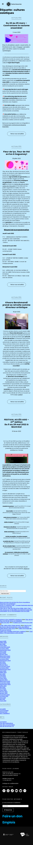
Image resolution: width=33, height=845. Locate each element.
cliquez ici (26, 568)
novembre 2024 (5, 657)
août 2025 (3, 652)
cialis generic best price (7, 628)
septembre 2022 (5, 684)
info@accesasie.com (8, 778)
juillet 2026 (3, 643)
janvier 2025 (4, 655)
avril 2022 (3, 689)
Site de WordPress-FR (7, 726)
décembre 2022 (5, 681)
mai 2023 (3, 675)
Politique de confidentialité (10, 783)
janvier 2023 (3, 680)
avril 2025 (3, 653)
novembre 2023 (5, 666)
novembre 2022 (5, 683)
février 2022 (3, 692)
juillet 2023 (3, 672)
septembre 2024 (5, 660)
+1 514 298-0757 (6, 780)
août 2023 (3, 671)
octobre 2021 (4, 696)
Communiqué (4, 710)
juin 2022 (2, 687)
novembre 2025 (5, 647)
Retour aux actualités (17, 134)
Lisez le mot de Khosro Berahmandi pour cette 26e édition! (15, 626)
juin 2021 (2, 699)
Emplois (8, 822)
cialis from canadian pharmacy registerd (13, 631)
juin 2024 (2, 662)
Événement (3, 712)
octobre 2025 (4, 649)
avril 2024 (3, 663)
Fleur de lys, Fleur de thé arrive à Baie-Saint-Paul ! (15, 608)
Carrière (20, 394)
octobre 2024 (4, 659)
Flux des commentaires (7, 725)
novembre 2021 (5, 695)
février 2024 (4, 665)
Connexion (3, 722)
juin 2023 (2, 674)
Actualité (3, 709)
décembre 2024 (5, 656)
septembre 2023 (5, 669)
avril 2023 (3, 677)
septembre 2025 (5, 650)
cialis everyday (4, 622)
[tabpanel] (8, 834)
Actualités (17, 18)
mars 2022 (3, 690)
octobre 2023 (4, 668)
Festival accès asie (14, 4)
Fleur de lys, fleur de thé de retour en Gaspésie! (16, 620)
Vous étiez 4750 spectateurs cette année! (16, 632)
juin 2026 (2, 644)
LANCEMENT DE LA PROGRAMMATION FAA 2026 (14, 611)
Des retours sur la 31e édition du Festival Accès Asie (16, 610)
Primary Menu (3, 4)
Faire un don (12, 816)
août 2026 (3, 641)
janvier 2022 (3, 693)
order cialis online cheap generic (10, 625)
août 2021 (3, 698)
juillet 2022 (3, 686)
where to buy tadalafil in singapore (11, 619)
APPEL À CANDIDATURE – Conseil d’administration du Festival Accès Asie (16, 606)
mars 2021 (3, 701)
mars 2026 (3, 646)
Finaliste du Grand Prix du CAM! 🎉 (16, 623)
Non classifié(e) (5, 713)
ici (7, 226)
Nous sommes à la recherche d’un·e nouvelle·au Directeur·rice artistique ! (15, 603)
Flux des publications (6, 723)
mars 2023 (3, 678)
